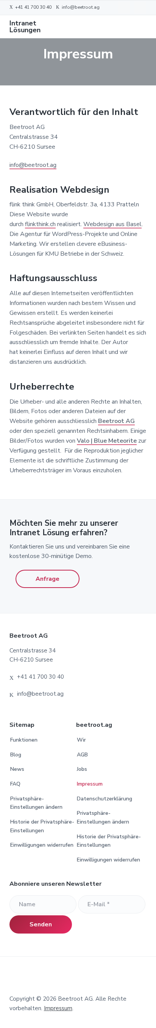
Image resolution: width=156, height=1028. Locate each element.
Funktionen (23, 739)
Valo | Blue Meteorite (107, 441)
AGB (82, 754)
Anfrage (47, 579)
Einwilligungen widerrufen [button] (41, 845)
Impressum (90, 784)
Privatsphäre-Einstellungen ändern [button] (36, 803)
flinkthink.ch (40, 224)
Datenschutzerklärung (104, 798)
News (17, 769)
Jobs (82, 769)
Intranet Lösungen (25, 27)
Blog (15, 754)
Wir (81, 739)
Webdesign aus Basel (112, 224)
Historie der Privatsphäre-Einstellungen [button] (42, 826)
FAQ (15, 784)
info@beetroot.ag (32, 165)
